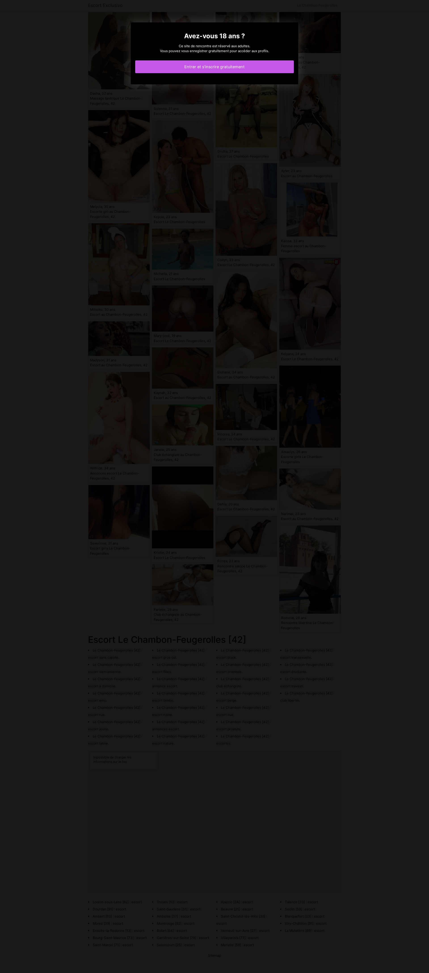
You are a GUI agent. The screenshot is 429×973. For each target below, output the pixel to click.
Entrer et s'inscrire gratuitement (214, 66)
